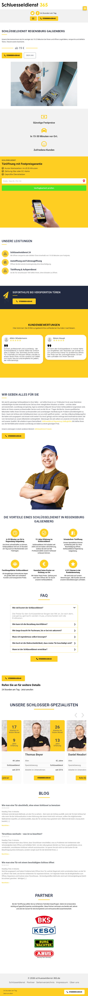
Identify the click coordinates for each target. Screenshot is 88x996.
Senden (44, 523)
